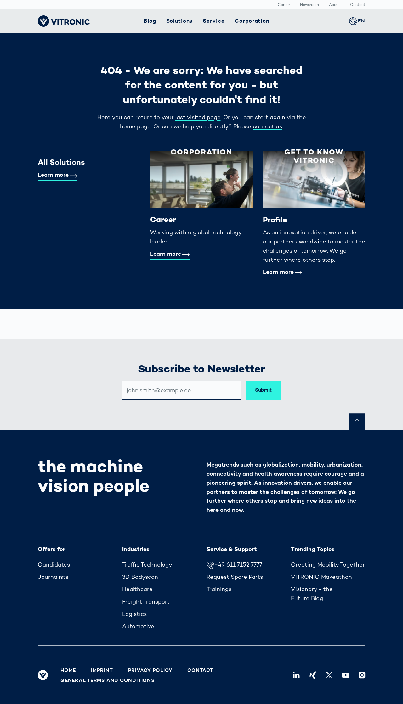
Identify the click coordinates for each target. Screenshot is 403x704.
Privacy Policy (150, 670)
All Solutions (61, 162)
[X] (329, 675)
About (334, 5)
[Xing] (312, 675)
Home (68, 670)
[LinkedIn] (296, 675)
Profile (275, 220)
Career (284, 5)
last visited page (198, 117)
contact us (267, 126)
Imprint (102, 670)
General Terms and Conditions (107, 680)
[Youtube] (345, 675)
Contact (357, 5)
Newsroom (309, 5)
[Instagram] (362, 675)
